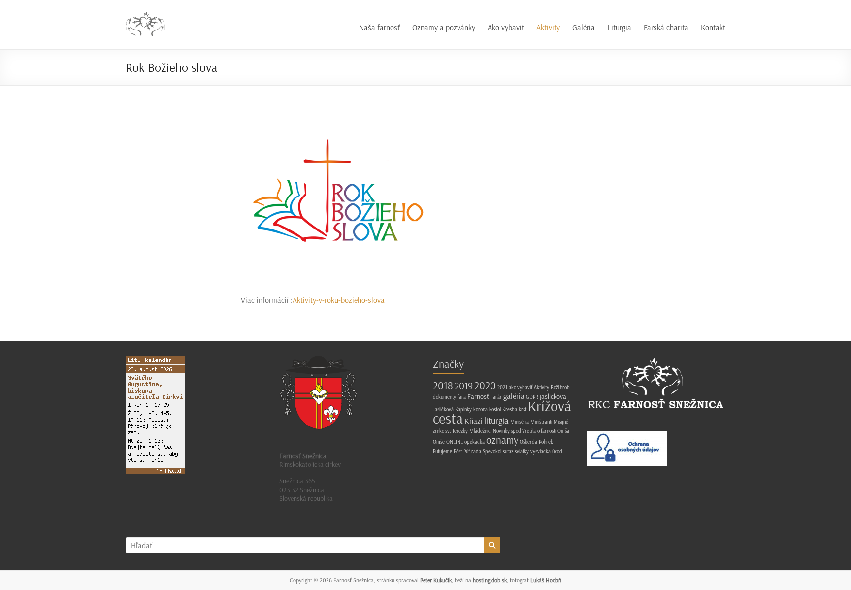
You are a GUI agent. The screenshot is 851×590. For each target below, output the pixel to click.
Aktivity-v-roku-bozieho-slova (339, 300)
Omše (439, 441)
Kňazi (473, 421)
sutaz (508, 451)
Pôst (458, 451)
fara (462, 396)
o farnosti (546, 430)
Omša (563, 430)
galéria (513, 396)
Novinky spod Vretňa (514, 430)
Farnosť (478, 396)
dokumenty (444, 396)
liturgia (496, 420)
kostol (495, 409)
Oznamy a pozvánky (443, 27)
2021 (502, 387)
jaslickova (553, 396)
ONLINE (454, 441)
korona (480, 409)
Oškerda (528, 441)
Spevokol (492, 451)
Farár (496, 396)
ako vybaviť (520, 387)
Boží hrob (560, 387)
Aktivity (548, 27)
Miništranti (541, 421)
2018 (443, 385)
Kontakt (713, 27)
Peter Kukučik (436, 580)
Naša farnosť (379, 27)
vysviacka (540, 451)
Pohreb (546, 441)
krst (522, 409)
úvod (557, 451)
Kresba (509, 409)
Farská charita (666, 27)
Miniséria (519, 421)
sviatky (522, 451)
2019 (464, 385)
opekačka (474, 441)
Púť (466, 451)
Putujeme (442, 451)
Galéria (583, 27)
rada (476, 451)
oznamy (502, 439)
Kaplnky (463, 409)
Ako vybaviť (506, 27)
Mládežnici (480, 430)
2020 (485, 385)
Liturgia (619, 27)
